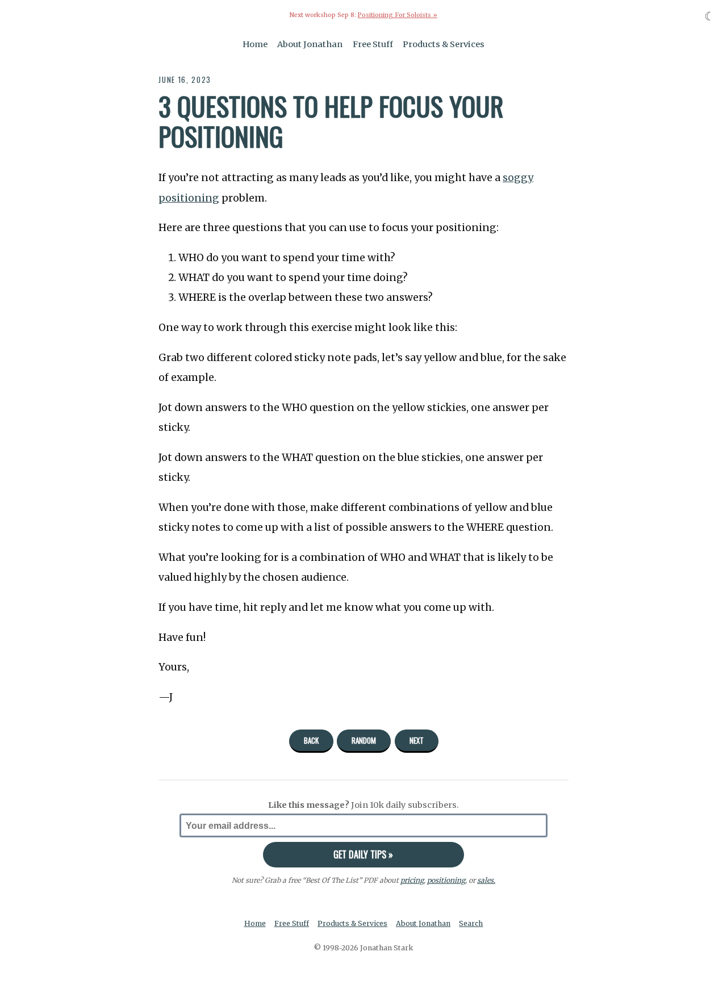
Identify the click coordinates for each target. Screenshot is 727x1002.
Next (417, 740)
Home (255, 44)
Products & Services (443, 44)
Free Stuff (373, 44)
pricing (412, 880)
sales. (486, 880)
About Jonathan (309, 44)
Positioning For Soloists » (397, 15)
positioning (446, 880)
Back (311, 740)
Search (471, 923)
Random (364, 740)
